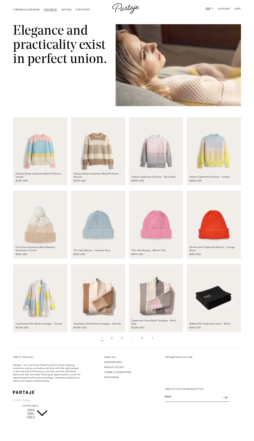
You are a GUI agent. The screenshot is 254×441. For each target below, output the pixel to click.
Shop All (110, 357)
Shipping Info (113, 362)
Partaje (26, 400)
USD (208, 8)
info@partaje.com (178, 357)
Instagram (111, 377)
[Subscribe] (225, 397)
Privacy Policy (114, 367)
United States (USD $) (31, 413)
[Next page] (152, 338)
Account (224, 8)
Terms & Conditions (117, 372)
